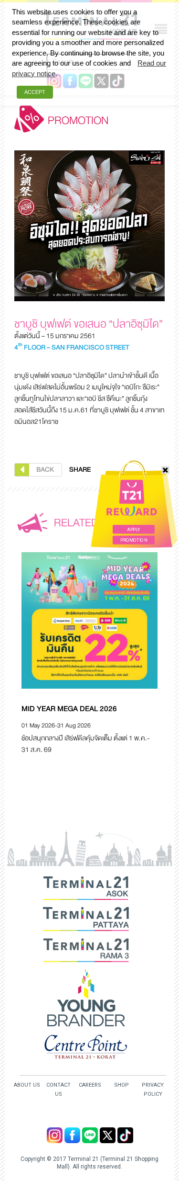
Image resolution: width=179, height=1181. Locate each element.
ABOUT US (27, 1085)
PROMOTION (133, 540)
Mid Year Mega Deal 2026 (69, 709)
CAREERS (90, 1085)
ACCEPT (34, 92)
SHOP (121, 1085)
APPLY (133, 529)
